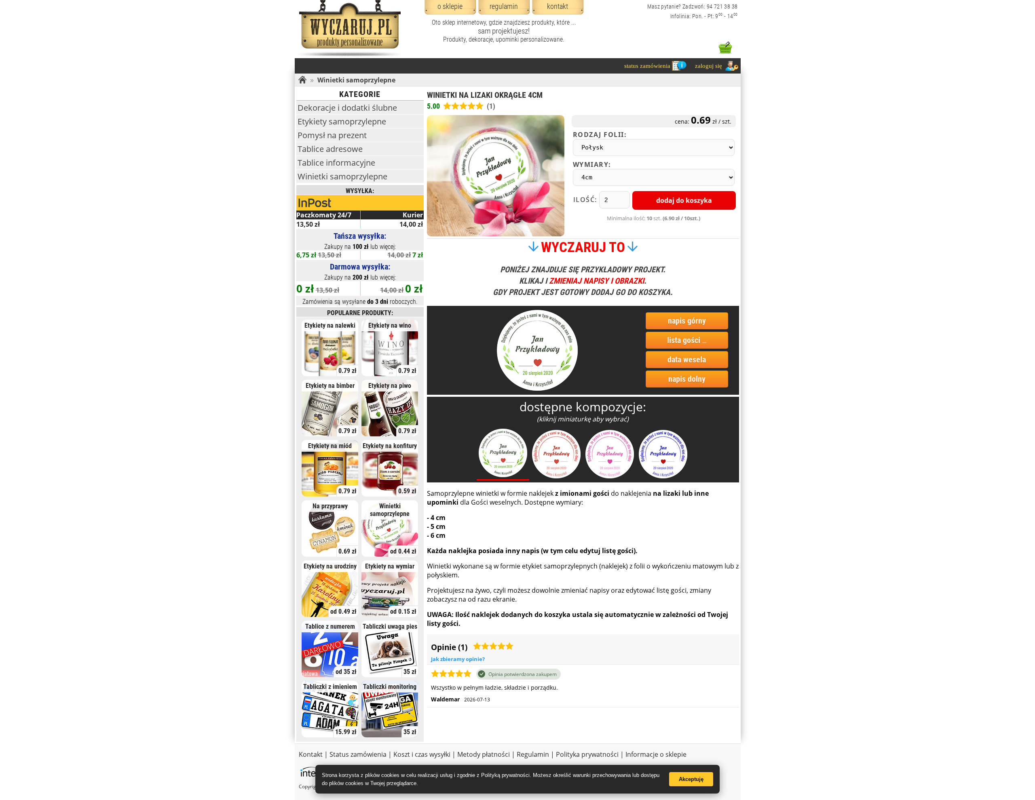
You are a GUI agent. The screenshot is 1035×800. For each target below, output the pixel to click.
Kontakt (311, 754)
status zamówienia (647, 66)
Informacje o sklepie (655, 754)
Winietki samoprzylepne (356, 80)
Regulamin (533, 754)
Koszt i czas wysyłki (421, 754)
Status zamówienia (358, 754)
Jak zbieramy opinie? (458, 659)
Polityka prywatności (587, 754)
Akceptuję (691, 779)
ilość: (586, 199)
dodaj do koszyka (684, 200)
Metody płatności (483, 754)
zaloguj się (708, 66)
